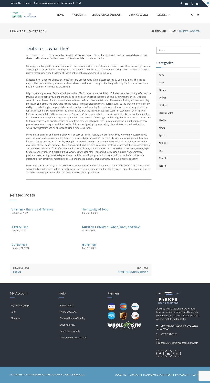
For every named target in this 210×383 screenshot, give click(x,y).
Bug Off (21, 270)
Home (60, 15)
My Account (67, 3)
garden (162, 166)
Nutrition (56, 55)
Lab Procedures (138, 15)
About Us (16, 3)
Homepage (160, 31)
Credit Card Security (70, 331)
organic (144, 55)
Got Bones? (19, 244)
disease (112, 55)
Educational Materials (106, 15)
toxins (101, 58)
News (88, 55)
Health (173, 31)
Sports (162, 136)
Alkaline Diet (19, 227)
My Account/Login (20, 306)
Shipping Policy (67, 325)
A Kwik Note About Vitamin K (133, 270)
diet (62, 55)
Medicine (69, 55)
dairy (76, 55)
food (118, 55)
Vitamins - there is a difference (32, 209)
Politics (162, 98)
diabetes (84, 58)
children (38, 58)
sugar (77, 58)
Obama (162, 90)
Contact (27, 3)
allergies (29, 58)
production (127, 55)
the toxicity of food (95, 209)
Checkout (16, 318)
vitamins (93, 58)
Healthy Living (166, 113)
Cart (79, 3)
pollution (70, 58)
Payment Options (68, 312)
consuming (48, 58)
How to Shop (66, 306)
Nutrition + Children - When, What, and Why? (111, 227)
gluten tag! (89, 244)
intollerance (59, 58)
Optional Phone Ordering (72, 318)
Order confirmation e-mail (73, 338)
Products (78, 15)
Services (162, 15)
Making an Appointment (46, 3)
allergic (136, 55)
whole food (102, 55)
